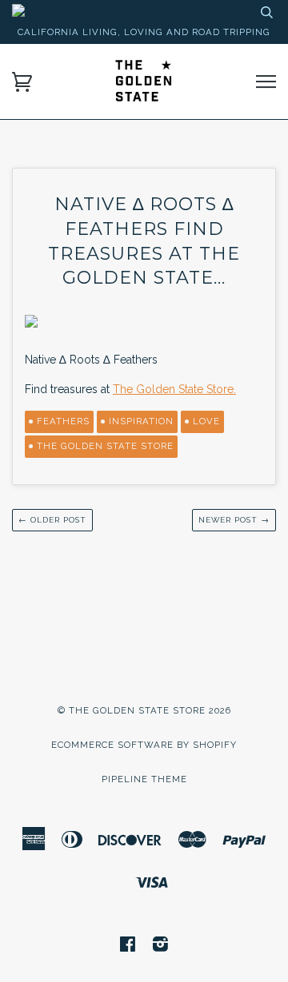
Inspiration (141, 421)
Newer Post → (234, 519)
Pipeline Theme (144, 779)
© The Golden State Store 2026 (144, 710)
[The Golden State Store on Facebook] (128, 946)
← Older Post (52, 519)
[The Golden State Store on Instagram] (161, 946)
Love (206, 421)
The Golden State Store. (174, 389)
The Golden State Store (105, 445)
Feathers (63, 421)
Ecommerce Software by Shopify (144, 744)
